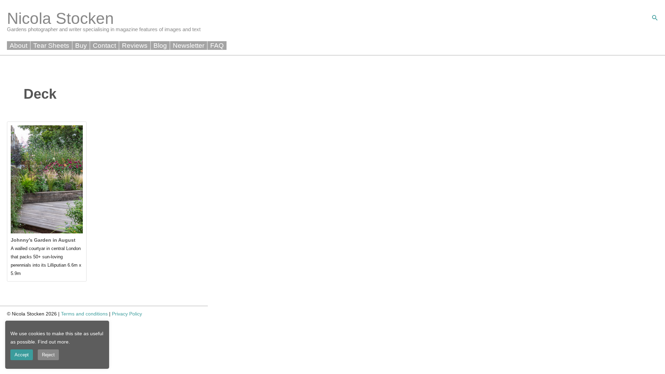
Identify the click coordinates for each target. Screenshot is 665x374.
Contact (104, 45)
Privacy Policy (127, 314)
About (18, 45)
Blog (160, 45)
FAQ (217, 45)
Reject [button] (48, 354)
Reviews (135, 45)
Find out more (53, 342)
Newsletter (188, 45)
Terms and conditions (84, 314)
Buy (81, 45)
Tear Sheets (51, 45)
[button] (655, 18)
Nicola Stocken (60, 18)
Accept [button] (22, 354)
